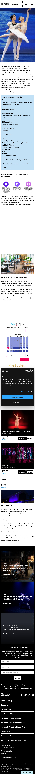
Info (30, 438)
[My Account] (22, 2)
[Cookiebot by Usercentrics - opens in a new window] (25, 370)
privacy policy (27, 688)
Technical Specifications (11, 735)
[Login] (22, 6)
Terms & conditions (7, 751)
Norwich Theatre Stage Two (13, 727)
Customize (16, 402)
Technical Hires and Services (13, 740)
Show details (25, 391)
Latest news (6, 731)
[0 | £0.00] (26, 4)
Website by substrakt (8, 757)
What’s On (15, 4)
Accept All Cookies (17, 397)
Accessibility (6, 700)
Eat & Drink (5, 505)
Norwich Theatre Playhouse (13, 722)
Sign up (17, 678)
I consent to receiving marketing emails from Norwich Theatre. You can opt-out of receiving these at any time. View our (18, 686)
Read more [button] (7, 574)
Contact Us (6, 709)
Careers (4, 705)
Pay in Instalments (25, 205)
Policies (3, 753)
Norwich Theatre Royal (11, 718)
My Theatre (6, 168)
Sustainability (7, 713)
